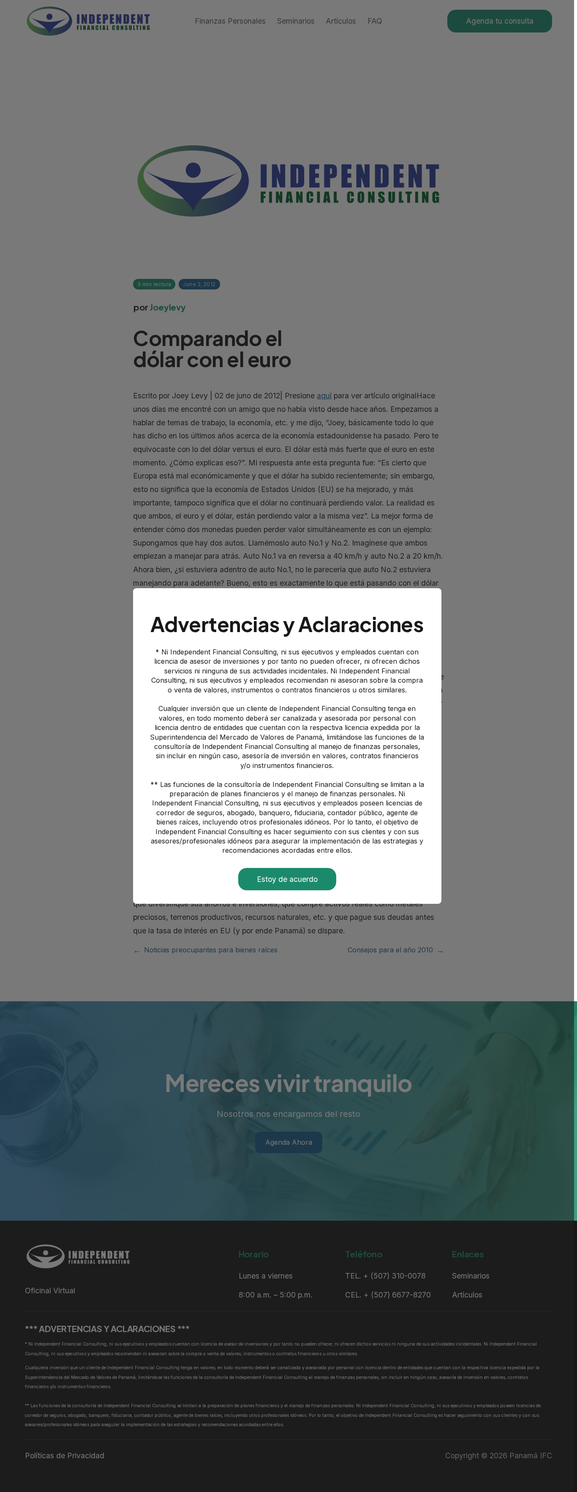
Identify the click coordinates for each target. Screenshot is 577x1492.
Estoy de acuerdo (287, 879)
